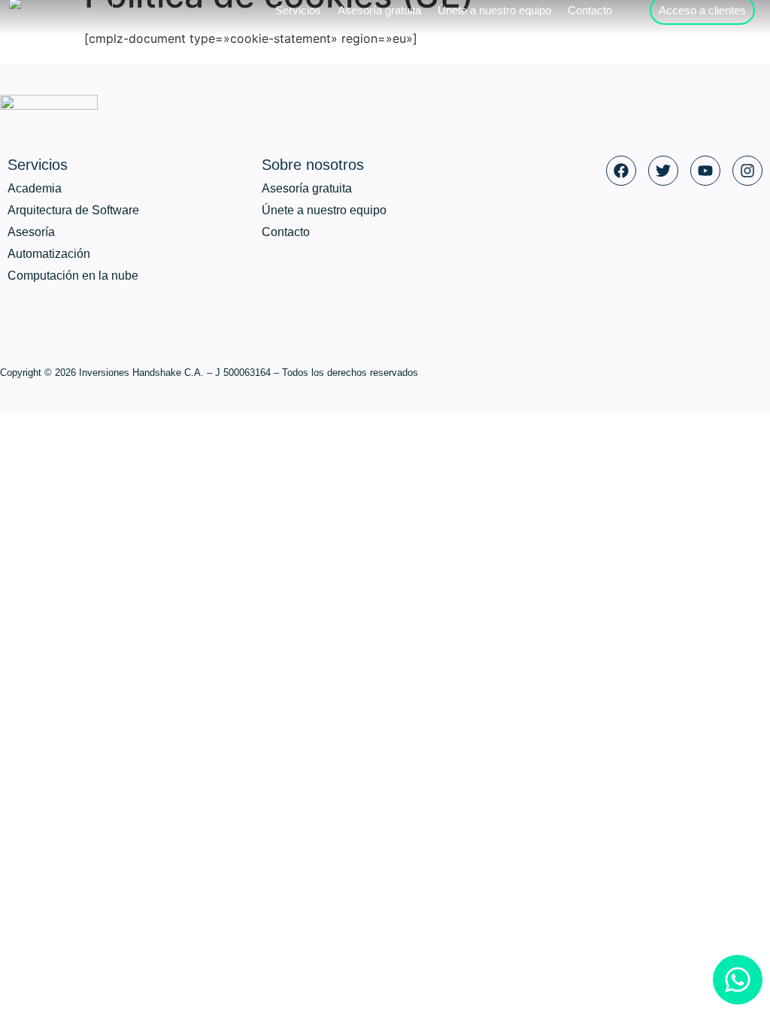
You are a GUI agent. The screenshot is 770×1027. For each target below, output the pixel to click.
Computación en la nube (73, 275)
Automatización (49, 253)
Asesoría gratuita (307, 188)
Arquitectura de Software (73, 210)
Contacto (286, 232)
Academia (35, 188)
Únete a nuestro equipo (324, 210)
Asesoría (31, 232)
